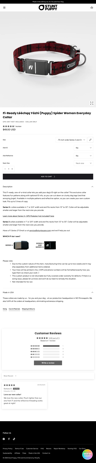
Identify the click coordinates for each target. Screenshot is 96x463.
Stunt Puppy (12, 458)
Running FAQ (72, 448)
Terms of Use (19, 448)
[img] (9, 385)
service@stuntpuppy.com (40, 230)
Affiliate (17, 453)
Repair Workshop (59, 448)
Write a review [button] (48, 363)
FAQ (42, 448)
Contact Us (46, 453)
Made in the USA (34, 453)
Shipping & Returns (28, 309)
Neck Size (6, 163)
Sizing (5, 309)
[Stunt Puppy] (48, 8)
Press (24, 453)
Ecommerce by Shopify (32, 458)
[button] (4, 7)
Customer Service (32, 448)
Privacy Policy (7, 448)
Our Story (82, 448)
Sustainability (7, 453)
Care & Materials (14, 309)
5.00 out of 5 (54, 338)
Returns (48, 448)
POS (18, 458)
